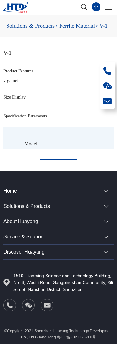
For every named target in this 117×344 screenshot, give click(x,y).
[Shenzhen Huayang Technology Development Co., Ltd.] (15, 7)
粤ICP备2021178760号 (76, 337)
